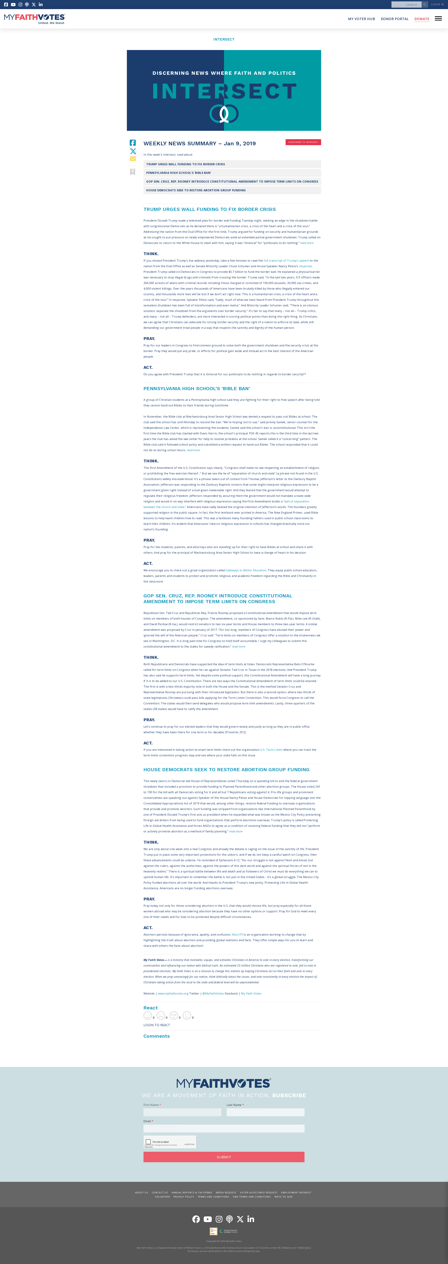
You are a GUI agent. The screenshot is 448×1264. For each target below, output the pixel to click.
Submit (224, 1157)
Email (147, 1121)
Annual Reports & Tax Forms (192, 1192)
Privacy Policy (184, 1196)
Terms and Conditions (213, 1196)
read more (307, 243)
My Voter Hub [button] (361, 18)
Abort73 (237, 934)
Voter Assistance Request (259, 1192)
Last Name (234, 1105)
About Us (141, 1192)
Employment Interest (296, 1192)
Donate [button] (421, 18)
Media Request (226, 1192)
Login (436, 4)
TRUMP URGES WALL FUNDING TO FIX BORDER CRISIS (185, 164)
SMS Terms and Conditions (252, 1196)
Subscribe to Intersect (303, 142)
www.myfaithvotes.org (173, 993)
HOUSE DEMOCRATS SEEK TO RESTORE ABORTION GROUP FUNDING (196, 190)
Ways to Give (284, 1196)
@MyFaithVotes (213, 993)
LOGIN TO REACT (157, 1025)
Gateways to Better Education (246, 570)
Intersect (224, 39)
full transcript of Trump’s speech (286, 260)
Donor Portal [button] (395, 18)
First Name (151, 1105)
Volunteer (162, 1196)
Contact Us (160, 1192)
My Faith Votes (251, 993)
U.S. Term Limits (271, 750)
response (305, 266)
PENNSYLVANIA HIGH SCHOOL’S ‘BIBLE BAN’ (178, 173)
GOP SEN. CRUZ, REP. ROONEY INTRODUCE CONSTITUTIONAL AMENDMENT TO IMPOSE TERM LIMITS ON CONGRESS (232, 181)
